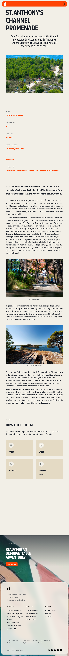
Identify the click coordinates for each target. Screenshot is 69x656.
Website (41, 474)
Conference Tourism (14, 625)
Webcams (48, 613)
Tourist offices (31, 619)
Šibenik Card (11, 629)
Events (9, 619)
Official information (32, 610)
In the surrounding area (15, 616)
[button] (64, 4)
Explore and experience (15, 613)
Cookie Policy (34, 640)
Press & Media (31, 616)
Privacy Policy (26, 640)
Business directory (32, 613)
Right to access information (30, 643)
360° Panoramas (50, 610)
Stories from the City (14, 610)
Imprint (40, 643)
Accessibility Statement (45, 640)
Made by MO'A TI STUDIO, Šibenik (15, 650)
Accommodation (13, 622)
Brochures (48, 616)
